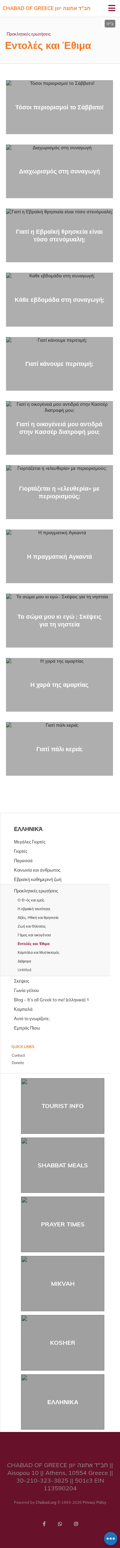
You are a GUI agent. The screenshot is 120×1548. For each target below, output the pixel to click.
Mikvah (63, 1283)
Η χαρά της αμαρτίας (59, 684)
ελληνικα (62, 1402)
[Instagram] (76, 1523)
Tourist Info (63, 1106)
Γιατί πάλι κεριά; (59, 749)
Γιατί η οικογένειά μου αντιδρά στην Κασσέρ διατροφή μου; (59, 428)
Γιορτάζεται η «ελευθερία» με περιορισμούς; (59, 492)
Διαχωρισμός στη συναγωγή (59, 171)
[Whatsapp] (60, 1523)
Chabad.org (46, 1502)
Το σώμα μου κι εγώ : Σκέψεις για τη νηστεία (59, 620)
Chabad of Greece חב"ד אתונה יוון (47, 8)
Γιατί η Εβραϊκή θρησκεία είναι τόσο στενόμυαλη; (59, 235)
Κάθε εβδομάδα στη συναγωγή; (59, 299)
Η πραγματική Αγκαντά (59, 556)
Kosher (62, 1342)
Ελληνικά (28, 828)
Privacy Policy (94, 1502)
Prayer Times (63, 1224)
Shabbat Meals (63, 1165)
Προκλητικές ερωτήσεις (29, 34)
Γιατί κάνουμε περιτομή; (59, 364)
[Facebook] (44, 1523)
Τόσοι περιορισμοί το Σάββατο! (59, 107)
